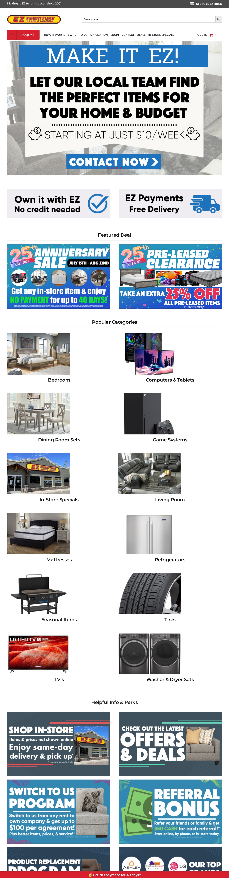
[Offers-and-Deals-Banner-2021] (170, 712)
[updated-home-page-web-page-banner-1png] (58, 190)
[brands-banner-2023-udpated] (170, 848)
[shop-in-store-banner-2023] (58, 712)
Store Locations (209, 4)
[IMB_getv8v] (170, 245)
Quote (202, 34)
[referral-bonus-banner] (170, 780)
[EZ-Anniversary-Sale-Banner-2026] (58, 245)
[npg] (58, 848)
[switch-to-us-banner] (58, 780)
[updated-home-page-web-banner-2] (170, 190)
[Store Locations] (192, 3)
